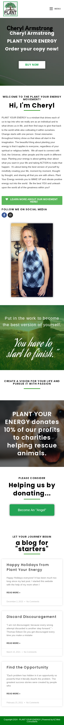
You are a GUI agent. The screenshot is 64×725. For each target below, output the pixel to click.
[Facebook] (4, 215)
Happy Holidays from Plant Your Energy (28, 567)
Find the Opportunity (27, 667)
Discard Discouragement (31, 616)
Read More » (13, 592)
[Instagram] (10, 215)
